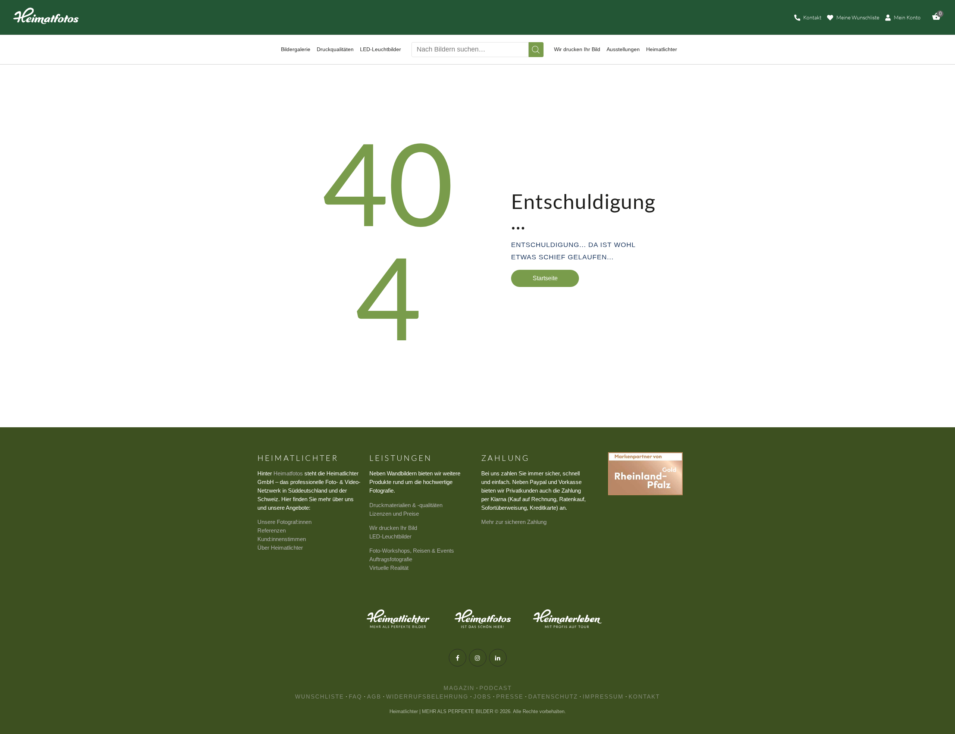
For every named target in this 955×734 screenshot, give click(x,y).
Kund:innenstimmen (281, 539)
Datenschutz (553, 696)
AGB (374, 696)
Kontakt (644, 696)
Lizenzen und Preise (394, 513)
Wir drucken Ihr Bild (393, 528)
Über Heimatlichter (280, 547)
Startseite (545, 278)
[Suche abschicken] (536, 49)
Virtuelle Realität (388, 568)
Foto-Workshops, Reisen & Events (411, 550)
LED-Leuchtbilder (390, 536)
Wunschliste (319, 696)
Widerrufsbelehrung (427, 696)
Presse (509, 696)
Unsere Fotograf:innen (284, 522)
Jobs (482, 696)
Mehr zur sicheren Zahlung (514, 522)
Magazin (459, 688)
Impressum (603, 696)
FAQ (355, 696)
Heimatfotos (288, 473)
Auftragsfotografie (390, 559)
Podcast (495, 688)
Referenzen (271, 530)
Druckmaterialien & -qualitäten (405, 505)
